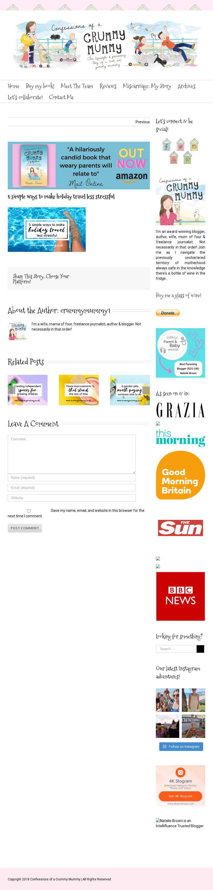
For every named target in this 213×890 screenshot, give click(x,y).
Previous (143, 122)
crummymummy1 (85, 310)
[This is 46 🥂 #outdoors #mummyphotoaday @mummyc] (193, 726)
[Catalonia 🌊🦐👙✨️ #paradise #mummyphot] (167, 700)
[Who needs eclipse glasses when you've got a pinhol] (167, 726)
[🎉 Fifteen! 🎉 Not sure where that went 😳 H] (193, 700)
